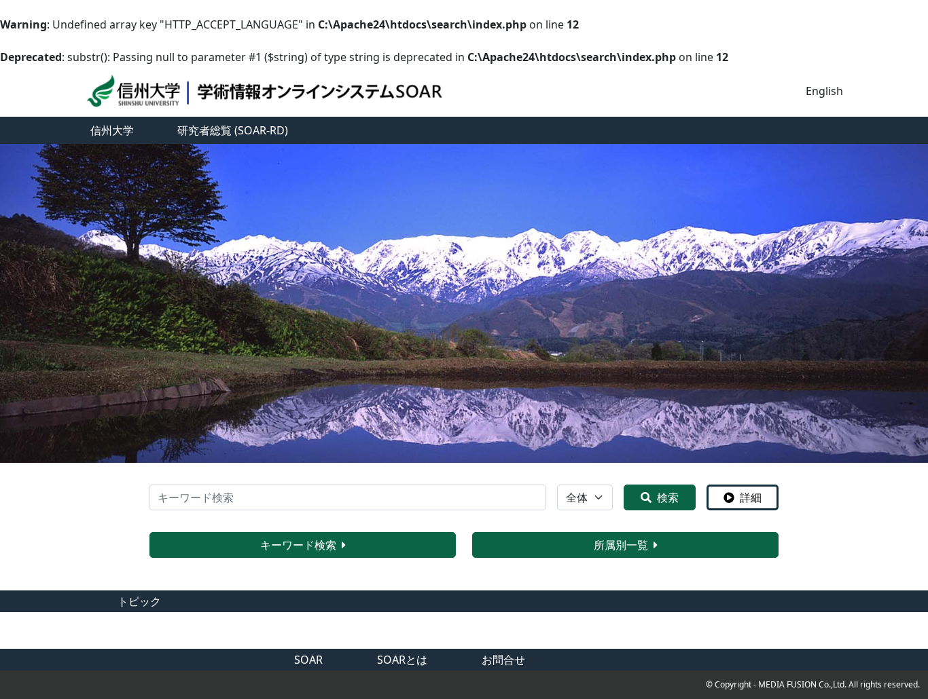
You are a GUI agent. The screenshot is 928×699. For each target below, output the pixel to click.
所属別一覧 (621, 544)
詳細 (751, 497)
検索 (668, 497)
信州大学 (112, 130)
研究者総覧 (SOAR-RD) (232, 130)
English (824, 90)
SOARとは (402, 659)
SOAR (308, 659)
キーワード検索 (298, 544)
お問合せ (503, 659)
